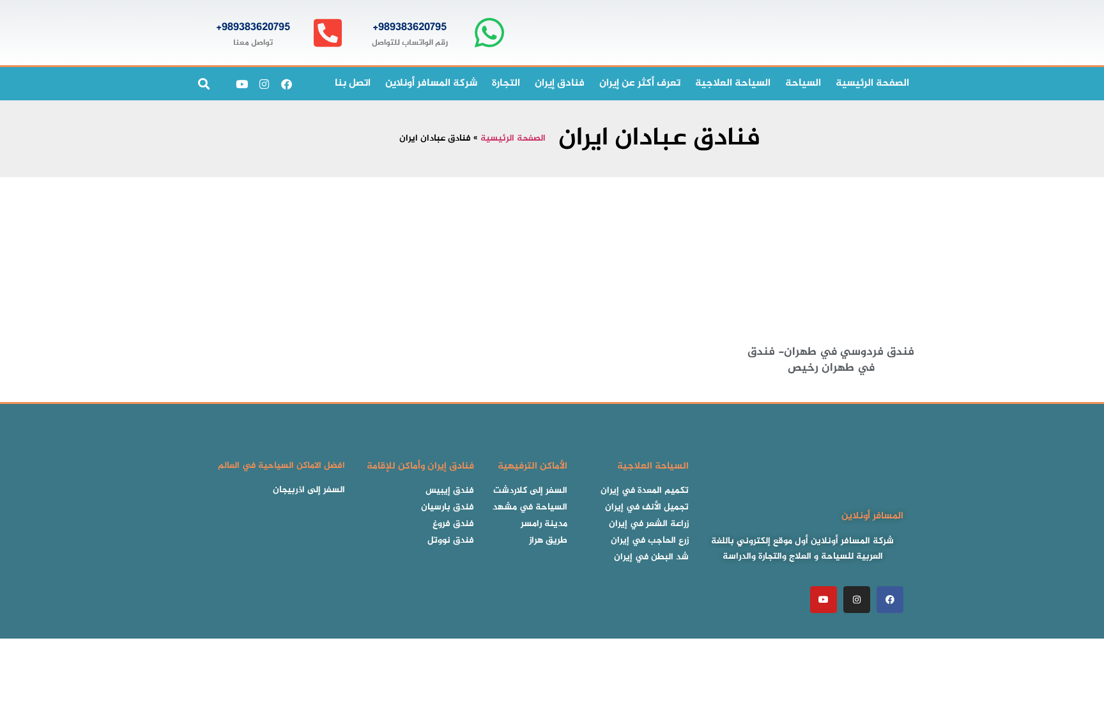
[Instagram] (264, 84)
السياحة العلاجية (732, 83)
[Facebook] (286, 84)
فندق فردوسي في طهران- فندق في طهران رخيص (830, 360)
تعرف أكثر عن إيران (639, 83)
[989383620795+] (489, 33)
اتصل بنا (353, 83)
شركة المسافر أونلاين (431, 83)
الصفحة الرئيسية (513, 139)
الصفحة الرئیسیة (872, 83)
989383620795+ (409, 27)
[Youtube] (241, 84)
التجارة (506, 83)
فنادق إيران (560, 83)
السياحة (803, 83)
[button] (203, 84)
